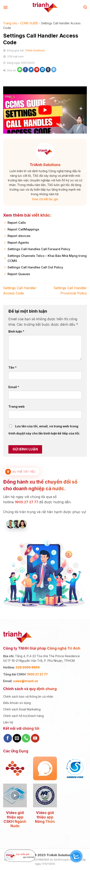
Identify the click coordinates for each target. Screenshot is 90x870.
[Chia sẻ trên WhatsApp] (19, 69)
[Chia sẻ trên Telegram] (54, 69)
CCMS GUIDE (29, 23)
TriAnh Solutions (35, 50)
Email (13, 387)
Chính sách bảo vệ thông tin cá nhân (28, 696)
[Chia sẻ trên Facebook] (25, 69)
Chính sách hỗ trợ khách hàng (23, 716)
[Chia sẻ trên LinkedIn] (42, 69)
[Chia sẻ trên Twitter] (31, 69)
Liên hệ (8, 722)
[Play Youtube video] (45, 110)
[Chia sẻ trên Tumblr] (48, 69)
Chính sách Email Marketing (22, 709)
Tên (12, 367)
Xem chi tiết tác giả (45, 199)
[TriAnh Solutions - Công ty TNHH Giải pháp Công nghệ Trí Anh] (45, 7)
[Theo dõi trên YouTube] (35, 738)
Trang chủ (10, 23)
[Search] (85, 7)
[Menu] (5, 7)
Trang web (16, 406)
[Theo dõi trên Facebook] (8, 738)
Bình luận (16, 331)
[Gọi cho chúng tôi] (26, 738)
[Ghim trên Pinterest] (36, 69)
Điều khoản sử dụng (17, 703)
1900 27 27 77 (37, 674)
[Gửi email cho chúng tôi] (17, 738)
